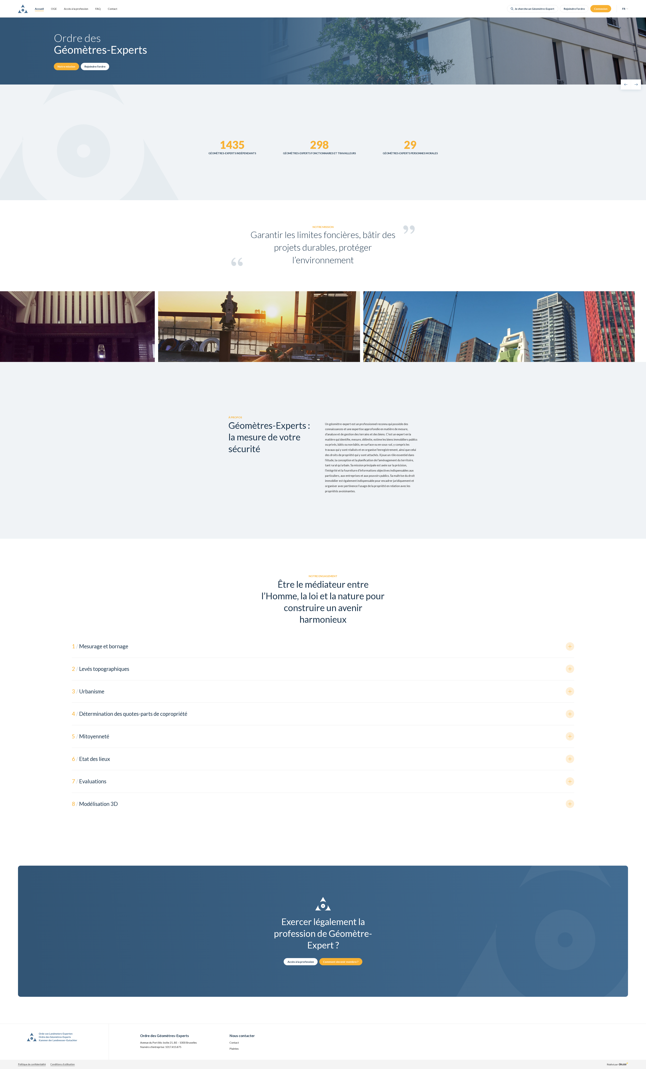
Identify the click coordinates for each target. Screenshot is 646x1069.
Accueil (39, 8)
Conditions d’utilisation (62, 1064)
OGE (54, 8)
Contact (112, 8)
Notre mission (66, 66)
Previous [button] (626, 84)
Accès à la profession (76, 8)
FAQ (98, 8)
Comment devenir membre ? (340, 961)
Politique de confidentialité (32, 1064)
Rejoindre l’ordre (574, 8)
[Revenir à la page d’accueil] (23, 9)
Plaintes (234, 1048)
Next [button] (636, 84)
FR (623, 8)
